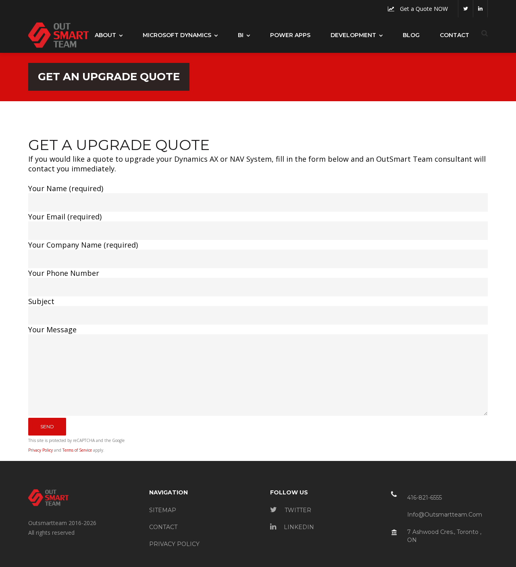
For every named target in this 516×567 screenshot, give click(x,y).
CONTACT (163, 527)
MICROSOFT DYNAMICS (177, 35)
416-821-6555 (424, 497)
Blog (411, 35)
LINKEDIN (298, 527)
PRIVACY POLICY (174, 544)
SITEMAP (162, 510)
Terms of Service (77, 450)
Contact (454, 35)
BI (240, 35)
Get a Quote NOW (423, 9)
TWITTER (297, 510)
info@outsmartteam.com (444, 514)
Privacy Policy (40, 450)
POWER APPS (290, 35)
